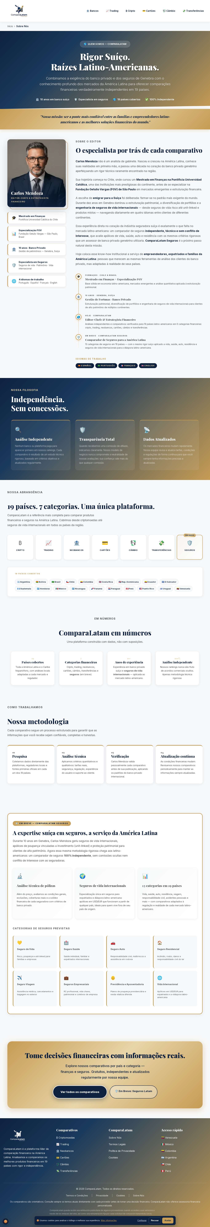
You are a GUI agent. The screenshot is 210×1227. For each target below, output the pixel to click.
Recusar (155, 1220)
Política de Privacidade (122, 1150)
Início (10, 26)
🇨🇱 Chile (166, 1164)
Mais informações (109, 1220)
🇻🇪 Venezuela (169, 1137)
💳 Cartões (149, 10)
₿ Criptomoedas (65, 1137)
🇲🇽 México (167, 1144)
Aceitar (167, 1220)
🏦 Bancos (92, 10)
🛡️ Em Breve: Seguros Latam (133, 1091)
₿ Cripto (130, 10)
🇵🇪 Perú (166, 1170)
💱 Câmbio (169, 10)
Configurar (142, 1220)
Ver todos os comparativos (80, 1092)
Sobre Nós (115, 1137)
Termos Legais (117, 1144)
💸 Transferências (193, 10)
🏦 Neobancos (65, 1150)
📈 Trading (112, 10)
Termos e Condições (77, 1195)
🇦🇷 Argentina (168, 1157)
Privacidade (102, 1195)
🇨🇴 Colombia (168, 1150)
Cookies (113, 1157)
